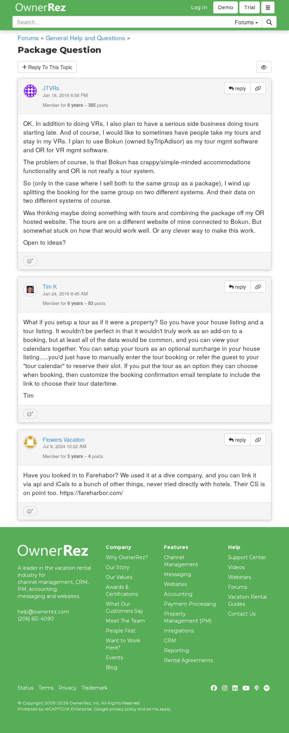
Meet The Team (125, 621)
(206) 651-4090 (36, 619)
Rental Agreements (188, 660)
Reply (49, 67)
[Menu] (268, 7)
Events (114, 657)
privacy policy (122, 708)
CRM (170, 640)
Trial (249, 7)
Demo (225, 7)
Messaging (177, 574)
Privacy (67, 688)
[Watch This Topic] (264, 67)
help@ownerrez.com (43, 612)
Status (25, 688)
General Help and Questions (85, 37)
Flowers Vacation (64, 439)
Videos (236, 567)
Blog (111, 667)
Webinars (239, 577)
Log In (199, 7)
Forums (28, 37)
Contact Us (242, 614)
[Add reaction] (30, 261)
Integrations (179, 631)
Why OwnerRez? (127, 557)
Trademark (94, 688)
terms (152, 708)
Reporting (176, 650)
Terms (46, 688)
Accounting (178, 594)
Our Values (119, 577)
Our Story (117, 567)
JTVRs (51, 88)
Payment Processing (190, 604)
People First (120, 631)
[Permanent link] (258, 88)
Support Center (247, 557)
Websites (175, 584)
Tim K (50, 286)
